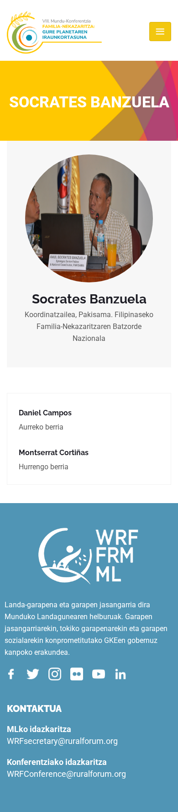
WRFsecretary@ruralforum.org (62, 741)
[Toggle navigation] (160, 31)
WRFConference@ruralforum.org (66, 774)
